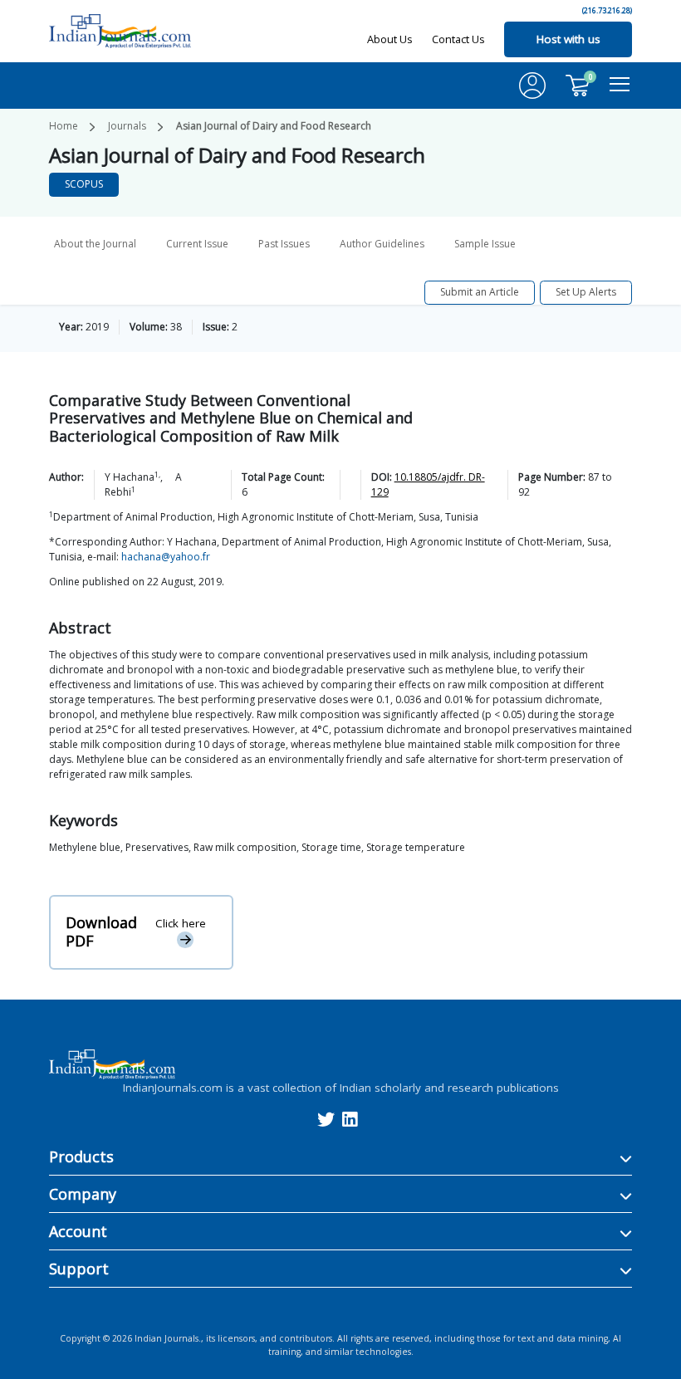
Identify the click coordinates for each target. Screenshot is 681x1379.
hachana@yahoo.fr (165, 557)
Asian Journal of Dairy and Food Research (273, 126)
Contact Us (458, 39)
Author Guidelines (382, 244)
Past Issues (284, 244)
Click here (180, 923)
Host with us (568, 39)
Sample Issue (485, 244)
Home (63, 126)
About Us (390, 39)
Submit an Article (479, 292)
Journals (127, 126)
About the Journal (95, 244)
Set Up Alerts (586, 292)
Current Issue (197, 244)
